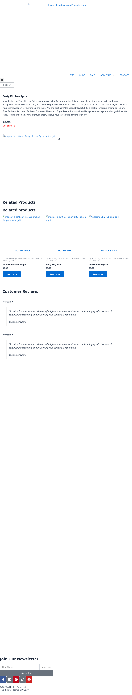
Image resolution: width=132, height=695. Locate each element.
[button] (2, 80)
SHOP (82, 75)
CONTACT (124, 75)
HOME (71, 75)
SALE (92, 75)
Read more (11, 274)
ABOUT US (105, 75)
